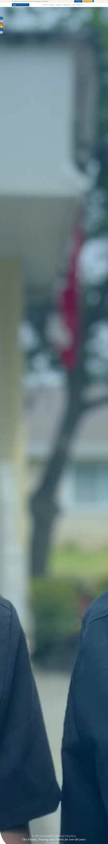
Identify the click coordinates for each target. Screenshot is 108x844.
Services (51, 4)
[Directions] (1, 26)
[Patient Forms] (1, 32)
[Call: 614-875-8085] (1, 18)
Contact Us (79, 4)
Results (58, 4)
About (44, 4)
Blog (74, 4)
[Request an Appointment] (1, 24)
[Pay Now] (1, 29)
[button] (93, 1)
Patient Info (66, 4)
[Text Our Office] (1, 21)
